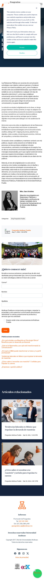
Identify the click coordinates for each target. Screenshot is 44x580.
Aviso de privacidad (22, 557)
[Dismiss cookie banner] (36, 8)
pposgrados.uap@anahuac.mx (22, 526)
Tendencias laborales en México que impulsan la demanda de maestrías (22, 357)
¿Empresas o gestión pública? (12, 367)
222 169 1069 (23, 521)
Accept (22, 47)
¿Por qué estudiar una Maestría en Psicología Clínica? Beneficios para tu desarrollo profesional (20, 341)
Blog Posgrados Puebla (18, 218)
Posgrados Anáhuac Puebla (21, 230)
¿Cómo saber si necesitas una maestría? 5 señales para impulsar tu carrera (21, 362)
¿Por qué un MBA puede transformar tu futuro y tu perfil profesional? (21, 352)
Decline (22, 53)
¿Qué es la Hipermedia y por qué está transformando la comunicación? (21, 346)
